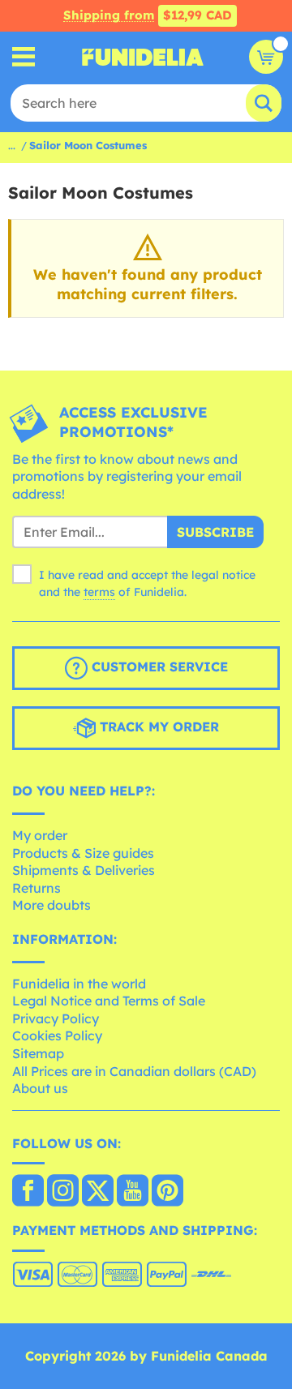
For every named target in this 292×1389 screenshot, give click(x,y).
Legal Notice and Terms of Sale (108, 1000)
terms (99, 592)
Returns (36, 888)
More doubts (51, 905)
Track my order (157, 727)
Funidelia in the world (79, 983)
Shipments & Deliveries (83, 870)
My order (39, 835)
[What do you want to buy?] (24, 57)
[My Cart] (266, 57)
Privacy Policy (55, 1018)
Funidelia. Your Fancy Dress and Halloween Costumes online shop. (143, 57)
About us (40, 1088)
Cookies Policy (57, 1035)
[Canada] (28, 1192)
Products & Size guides (83, 853)
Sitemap (38, 1053)
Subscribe (215, 532)
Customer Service (158, 667)
